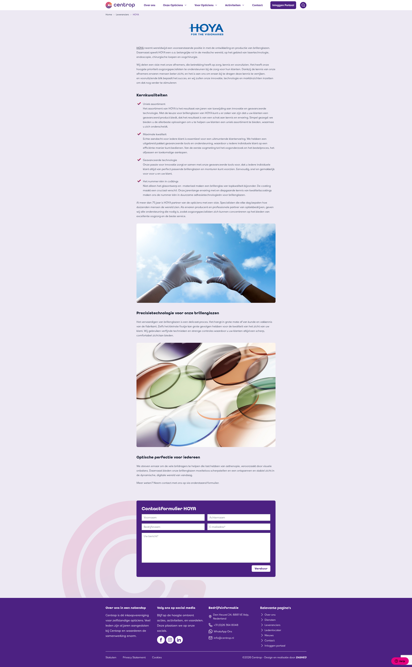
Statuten (111, 657)
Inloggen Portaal (283, 5)
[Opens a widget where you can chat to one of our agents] (400, 661)
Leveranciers (122, 14)
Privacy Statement (134, 657)
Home (109, 14)
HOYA (136, 14)
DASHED (301, 657)
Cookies (157, 657)
